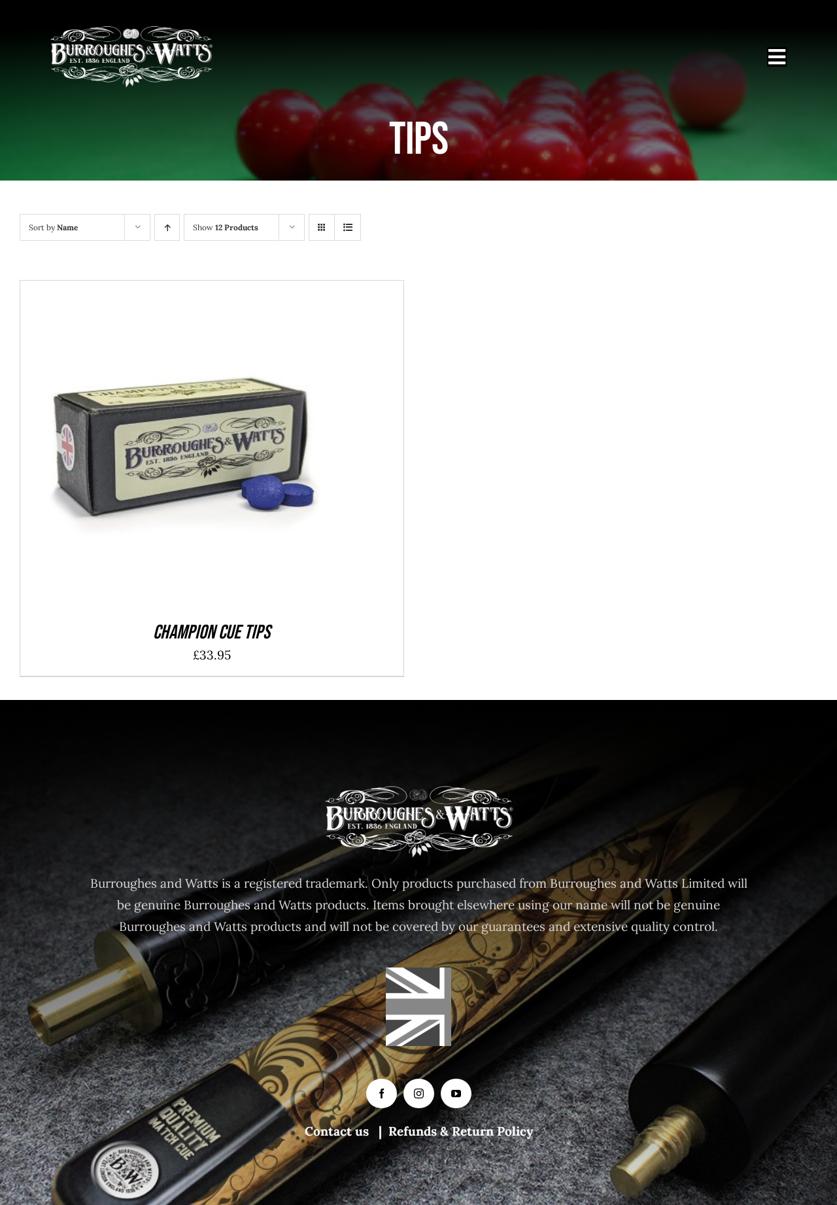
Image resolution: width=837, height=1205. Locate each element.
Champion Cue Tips (211, 632)
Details (231, 448)
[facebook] (381, 1093)
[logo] (131, 32)
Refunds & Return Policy (460, 1131)
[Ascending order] (167, 227)
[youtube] (456, 1093)
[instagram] (418, 1093)
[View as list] (347, 227)
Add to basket (153, 448)
